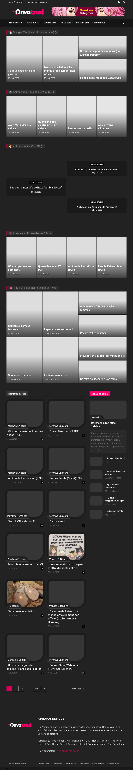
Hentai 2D (14, 605)
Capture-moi (57, 521)
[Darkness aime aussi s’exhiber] (108, 410)
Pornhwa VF (33, 22)
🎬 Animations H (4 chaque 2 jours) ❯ (31, 92)
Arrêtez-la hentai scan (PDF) (25, 478)
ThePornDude (98, 22)
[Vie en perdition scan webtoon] (96, 475)
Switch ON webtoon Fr (22, 521)
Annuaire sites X (76, 744)
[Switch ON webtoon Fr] (24, 504)
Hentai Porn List (81, 740)
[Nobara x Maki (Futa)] (96, 462)
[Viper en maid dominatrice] (96, 490)
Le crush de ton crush (67, 750)
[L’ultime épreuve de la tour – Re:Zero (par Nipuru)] (97, 168)
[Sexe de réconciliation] (24, 593)
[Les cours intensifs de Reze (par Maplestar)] (36, 186)
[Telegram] (118, 2)
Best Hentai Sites (56, 744)
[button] (123, 22)
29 (83, 673)
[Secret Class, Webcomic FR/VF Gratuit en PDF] (66, 647)
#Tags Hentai (82, 22)
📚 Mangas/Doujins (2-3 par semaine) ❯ (33, 32)
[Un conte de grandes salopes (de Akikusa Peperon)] (24, 647)
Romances (66, 22)
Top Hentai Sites (61, 740)
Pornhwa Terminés (17, 515)
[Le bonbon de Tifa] (96, 520)
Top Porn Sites (116, 744)
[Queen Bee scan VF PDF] (66, 414)
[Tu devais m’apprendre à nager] (96, 501)
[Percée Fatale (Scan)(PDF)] (66, 460)
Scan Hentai (50, 22)
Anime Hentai (36, 183)
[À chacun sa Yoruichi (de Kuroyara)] (97, 205)
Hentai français (100, 740)
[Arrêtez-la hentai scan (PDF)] (24, 460)
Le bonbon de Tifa (115, 511)
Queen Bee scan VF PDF (64, 431)
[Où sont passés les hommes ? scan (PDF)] (24, 414)
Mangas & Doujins (58, 559)
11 (42, 525)
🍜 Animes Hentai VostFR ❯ (26, 146)
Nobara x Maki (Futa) (116, 458)
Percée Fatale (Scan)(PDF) (66, 478)
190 (36, 688)
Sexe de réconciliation (21, 611)
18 (83, 435)
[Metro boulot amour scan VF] (24, 547)
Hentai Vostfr (15, 22)
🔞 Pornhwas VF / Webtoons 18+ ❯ (30, 233)
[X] (124, 2)
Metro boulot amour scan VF (25, 564)
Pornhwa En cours (16, 425)
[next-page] (44, 688)
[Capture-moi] (66, 504)
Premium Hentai (97, 744)
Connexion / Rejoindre (37, 2)
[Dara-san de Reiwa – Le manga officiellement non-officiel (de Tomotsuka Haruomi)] (66, 593)
